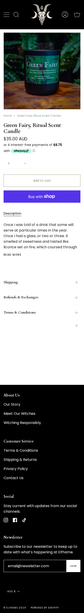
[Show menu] (7, 14)
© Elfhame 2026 (15, 607)
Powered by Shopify (45, 607)
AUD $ (11, 591)
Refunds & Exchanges (21, 297)
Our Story (12, 404)
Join (73, 566)
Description (12, 213)
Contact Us (14, 477)
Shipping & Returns (20, 459)
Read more (12, 254)
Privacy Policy (16, 468)
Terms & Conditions (20, 312)
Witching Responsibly (22, 422)
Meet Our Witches (19, 413)
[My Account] (65, 14)
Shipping (11, 282)
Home (8, 116)
